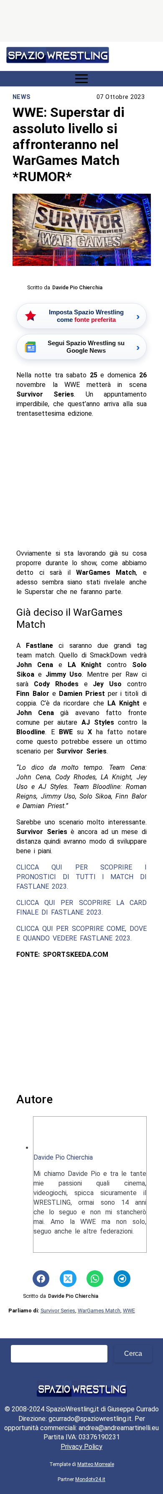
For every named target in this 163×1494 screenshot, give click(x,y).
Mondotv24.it (90, 1479)
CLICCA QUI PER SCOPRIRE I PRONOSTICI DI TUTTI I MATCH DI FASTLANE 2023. (81, 876)
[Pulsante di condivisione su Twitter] (68, 1278)
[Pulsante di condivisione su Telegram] (122, 1278)
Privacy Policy (81, 1447)
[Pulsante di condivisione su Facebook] (41, 1278)
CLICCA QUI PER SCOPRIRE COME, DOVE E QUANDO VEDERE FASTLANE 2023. (81, 933)
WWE (129, 1310)
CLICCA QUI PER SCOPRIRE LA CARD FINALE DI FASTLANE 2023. (81, 907)
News (22, 97)
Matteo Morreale (95, 1464)
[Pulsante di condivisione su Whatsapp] (95, 1278)
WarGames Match (99, 1310)
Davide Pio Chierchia (63, 1157)
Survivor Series (58, 1310)
